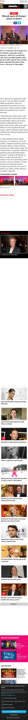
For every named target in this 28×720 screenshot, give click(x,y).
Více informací (14, 693)
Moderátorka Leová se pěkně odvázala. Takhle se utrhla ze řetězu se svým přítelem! (14, 479)
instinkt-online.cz (21, 676)
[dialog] (14, 702)
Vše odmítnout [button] (14, 714)
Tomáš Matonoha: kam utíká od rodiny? (9, 254)
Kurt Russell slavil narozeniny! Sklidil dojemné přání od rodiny (11, 499)
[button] (14, 695)
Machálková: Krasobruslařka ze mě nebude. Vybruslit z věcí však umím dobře (13, 520)
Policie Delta (20, 644)
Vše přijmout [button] (14, 711)
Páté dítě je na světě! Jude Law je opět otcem (13, 442)
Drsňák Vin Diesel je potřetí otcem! (11, 579)
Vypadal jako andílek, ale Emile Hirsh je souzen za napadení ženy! (12, 540)
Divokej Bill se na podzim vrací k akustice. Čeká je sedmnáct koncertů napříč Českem (21, 672)
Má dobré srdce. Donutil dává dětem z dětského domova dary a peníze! (11, 599)
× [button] (26, 685)
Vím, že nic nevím (22, 655)
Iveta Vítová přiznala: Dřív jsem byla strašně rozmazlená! (13, 560)
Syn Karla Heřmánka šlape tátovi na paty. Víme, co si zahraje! (12, 423)
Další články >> (14, 604)
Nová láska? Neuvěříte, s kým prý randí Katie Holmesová (13, 403)
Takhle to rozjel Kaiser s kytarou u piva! (12, 460)
